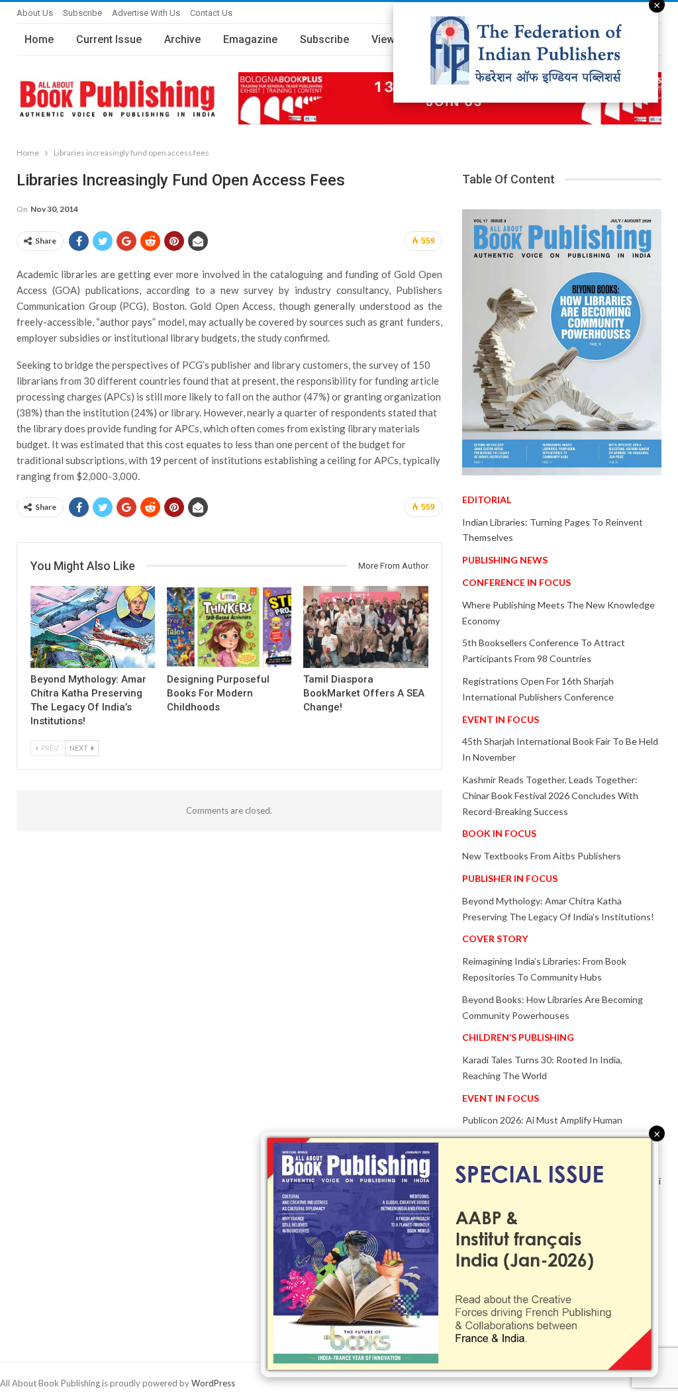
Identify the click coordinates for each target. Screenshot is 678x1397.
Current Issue (109, 39)
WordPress (213, 1383)
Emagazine (250, 39)
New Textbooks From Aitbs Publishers (541, 855)
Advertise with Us (146, 13)
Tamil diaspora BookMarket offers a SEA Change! (363, 693)
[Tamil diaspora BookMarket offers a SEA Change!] (365, 627)
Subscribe (82, 13)
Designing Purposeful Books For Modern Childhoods (218, 693)
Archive (182, 39)
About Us (35, 13)
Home (39, 39)
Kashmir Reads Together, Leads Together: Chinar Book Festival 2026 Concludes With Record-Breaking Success (550, 795)
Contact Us (211, 13)
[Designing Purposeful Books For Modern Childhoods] (229, 627)
